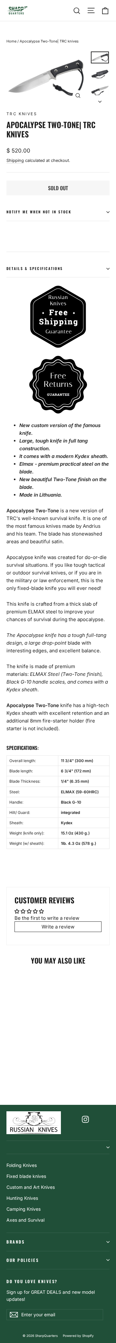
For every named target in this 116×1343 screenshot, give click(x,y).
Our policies (22, 1260)
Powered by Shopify (78, 1336)
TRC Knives (21, 113)
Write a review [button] (58, 927)
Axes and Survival (25, 1220)
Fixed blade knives (26, 1176)
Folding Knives (21, 1165)
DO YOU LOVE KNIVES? (32, 1281)
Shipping (15, 160)
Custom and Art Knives (30, 1187)
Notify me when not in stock (38, 211)
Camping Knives (23, 1209)
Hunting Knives (22, 1198)
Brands (15, 1242)
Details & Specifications (34, 268)
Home (11, 41)
